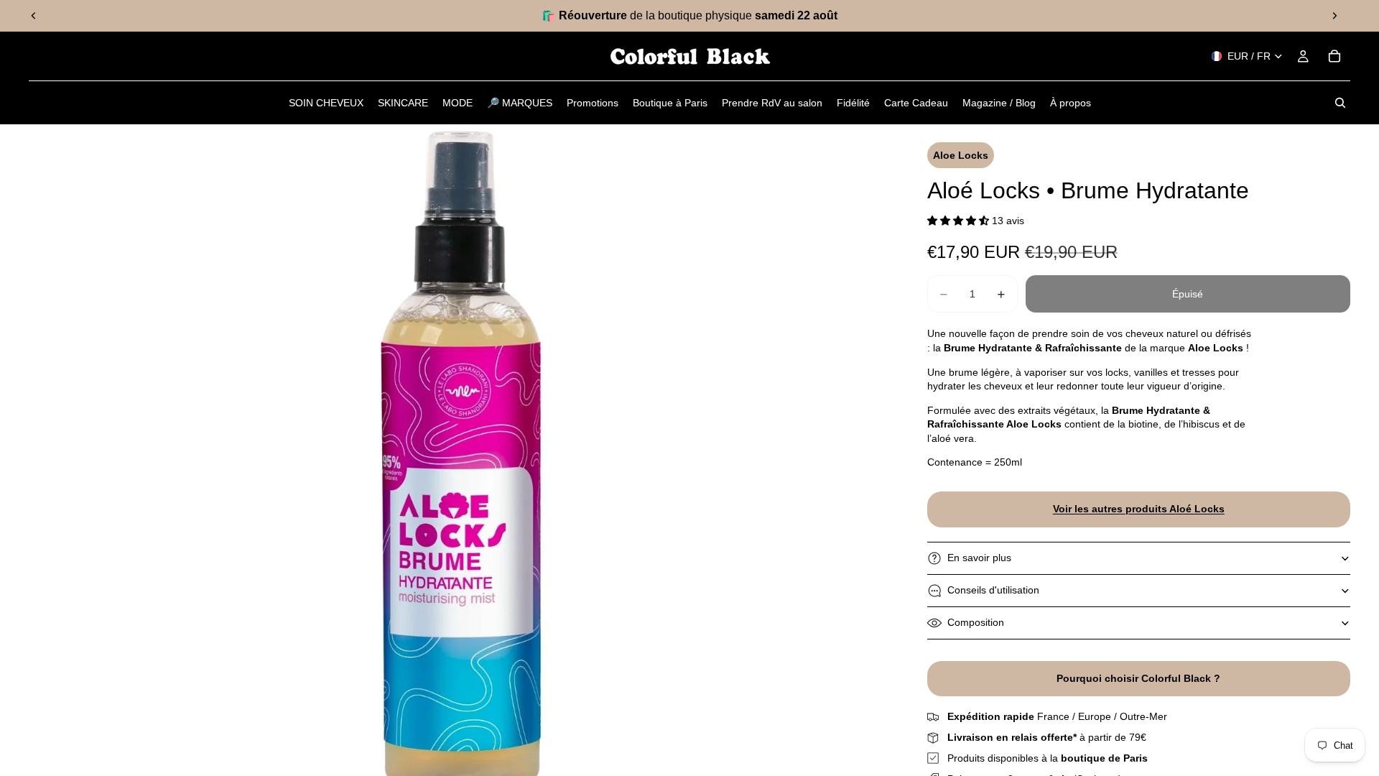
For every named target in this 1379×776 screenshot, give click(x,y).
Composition (975, 622)
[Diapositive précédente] (34, 16)
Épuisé (1187, 294)
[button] (959, 220)
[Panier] (1334, 56)
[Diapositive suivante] (1334, 16)
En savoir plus (979, 557)
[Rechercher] (1340, 103)
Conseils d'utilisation (993, 590)
